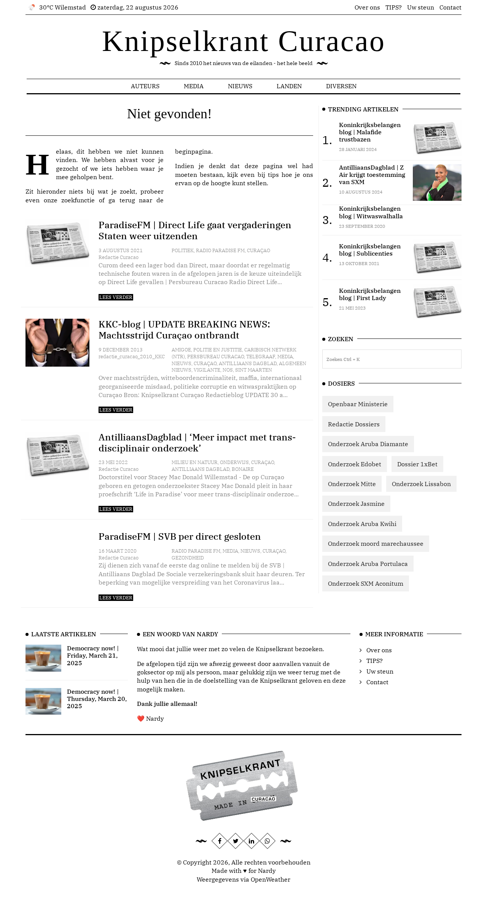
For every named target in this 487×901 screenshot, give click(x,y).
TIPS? (393, 7)
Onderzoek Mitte (352, 484)
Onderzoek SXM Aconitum (365, 583)
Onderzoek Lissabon (421, 484)
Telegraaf (260, 356)
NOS (228, 370)
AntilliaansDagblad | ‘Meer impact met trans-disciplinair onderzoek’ (197, 442)
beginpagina (193, 151)
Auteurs (145, 86)
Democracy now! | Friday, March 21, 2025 (93, 655)
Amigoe (181, 349)
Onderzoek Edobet (354, 464)
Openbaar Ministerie (358, 404)
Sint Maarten (253, 370)
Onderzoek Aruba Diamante (368, 444)
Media (194, 86)
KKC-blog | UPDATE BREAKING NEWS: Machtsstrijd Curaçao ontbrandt (184, 329)
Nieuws (240, 86)
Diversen (341, 86)
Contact (450, 7)
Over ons (367, 7)
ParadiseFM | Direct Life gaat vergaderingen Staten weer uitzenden (195, 230)
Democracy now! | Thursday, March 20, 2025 (97, 699)
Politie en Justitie (217, 349)
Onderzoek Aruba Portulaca (368, 563)
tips (273, 174)
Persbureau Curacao (215, 356)
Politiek (183, 250)
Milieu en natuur (195, 462)
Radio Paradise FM (220, 250)
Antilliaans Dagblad (248, 363)
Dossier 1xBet (417, 464)
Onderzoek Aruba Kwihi (362, 524)
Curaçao (258, 250)
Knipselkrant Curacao (243, 40)
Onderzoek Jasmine (356, 503)
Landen (289, 86)
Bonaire (243, 469)
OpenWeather (270, 879)
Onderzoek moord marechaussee (375, 543)
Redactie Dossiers (354, 424)
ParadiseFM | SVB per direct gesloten (180, 536)
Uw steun (420, 7)
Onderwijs (234, 462)
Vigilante (207, 370)
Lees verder (115, 297)
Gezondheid (188, 558)
